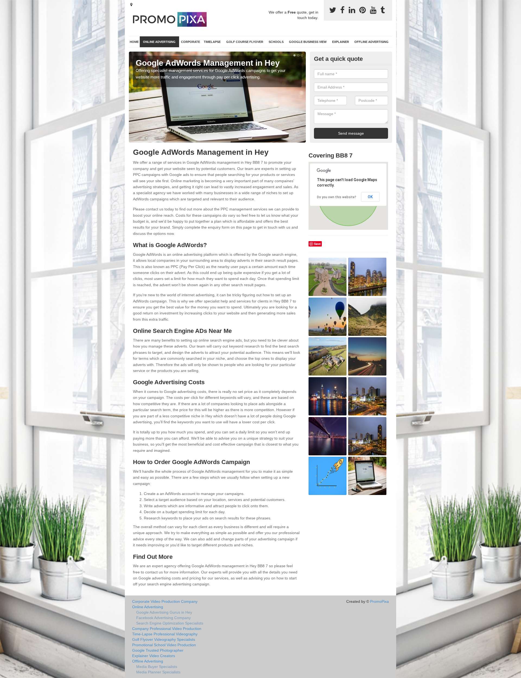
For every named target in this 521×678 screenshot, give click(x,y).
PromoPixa (379, 601)
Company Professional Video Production (166, 628)
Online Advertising (159, 41)
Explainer (340, 41)
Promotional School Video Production (164, 645)
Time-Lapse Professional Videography (165, 634)
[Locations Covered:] (131, 5)
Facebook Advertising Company (163, 618)
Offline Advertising (371, 41)
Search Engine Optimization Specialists (169, 623)
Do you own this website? (336, 197)
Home (134, 41)
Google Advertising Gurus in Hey (164, 612)
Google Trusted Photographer (157, 650)
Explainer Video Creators (153, 656)
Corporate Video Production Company (165, 601)
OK (370, 197)
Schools (276, 41)
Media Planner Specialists (158, 672)
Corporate (190, 41)
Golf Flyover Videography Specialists (163, 639)
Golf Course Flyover (244, 41)
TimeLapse (212, 41)
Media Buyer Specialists (156, 666)
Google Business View (307, 41)
